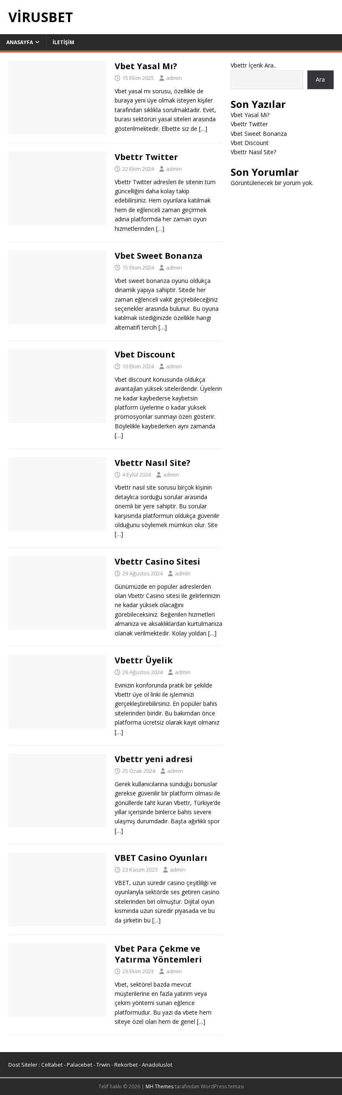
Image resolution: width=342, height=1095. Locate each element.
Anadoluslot (157, 1064)
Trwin (103, 1064)
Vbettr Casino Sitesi (157, 561)
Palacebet (79, 1064)
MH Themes (160, 1086)
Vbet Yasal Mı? (146, 66)
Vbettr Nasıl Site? (153, 462)
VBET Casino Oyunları (161, 857)
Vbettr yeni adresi (154, 759)
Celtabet (52, 1064)
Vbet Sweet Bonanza (159, 255)
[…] (203, 128)
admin (174, 78)
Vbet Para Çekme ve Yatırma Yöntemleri (158, 954)
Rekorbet (126, 1064)
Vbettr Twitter (146, 156)
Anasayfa (19, 42)
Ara (320, 79)
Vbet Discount (145, 354)
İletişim (63, 42)
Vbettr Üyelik (144, 660)
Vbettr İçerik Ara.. (253, 65)
